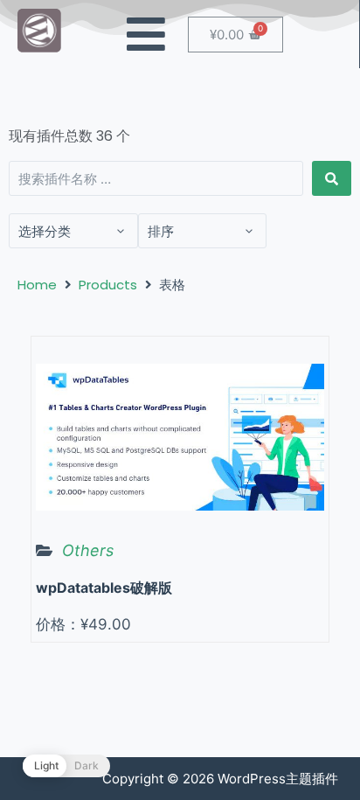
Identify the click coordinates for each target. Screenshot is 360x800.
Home (37, 284)
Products (108, 284)
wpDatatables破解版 (104, 587)
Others (88, 550)
